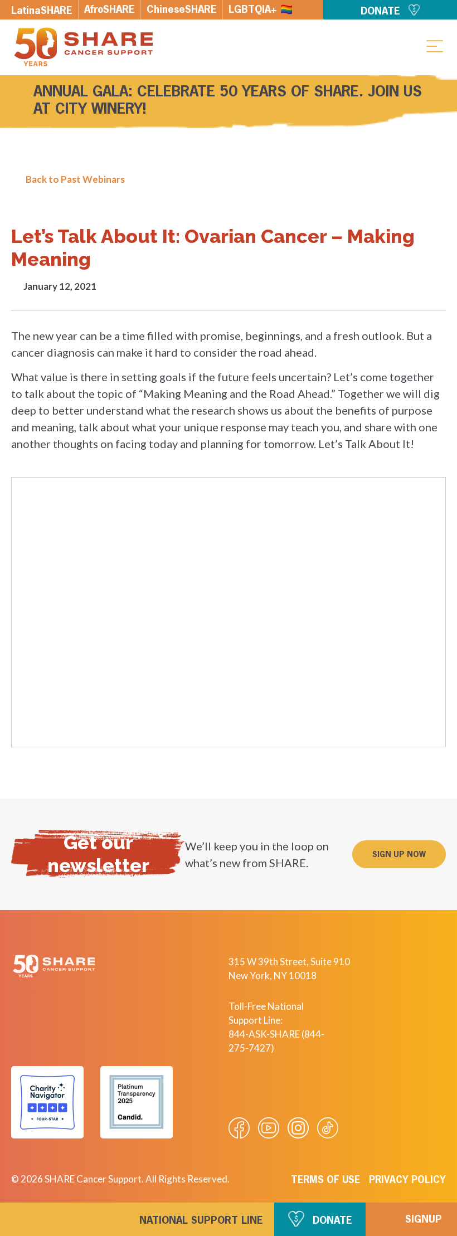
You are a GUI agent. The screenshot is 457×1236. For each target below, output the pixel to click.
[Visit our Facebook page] (239, 1127)
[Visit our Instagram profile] (298, 1127)
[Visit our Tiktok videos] (327, 1127)
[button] (435, 46)
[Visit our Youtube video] (268, 1127)
